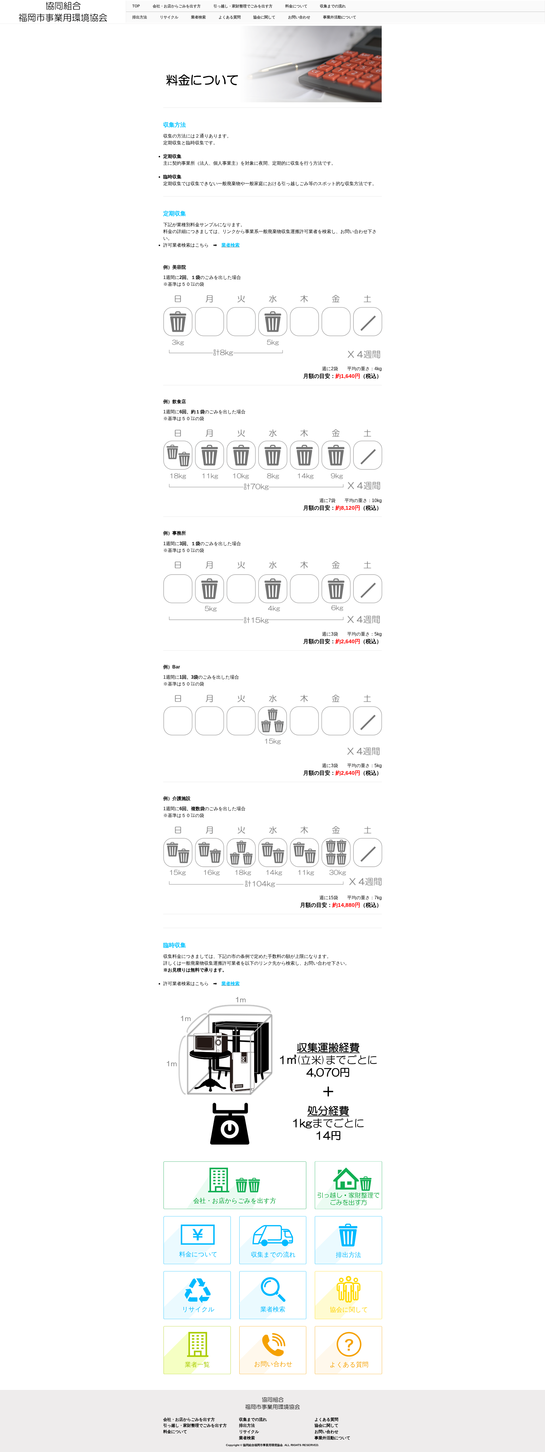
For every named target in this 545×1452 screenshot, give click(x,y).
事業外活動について (339, 17)
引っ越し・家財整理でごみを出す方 (242, 6)
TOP (136, 6)
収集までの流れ (333, 6)
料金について (296, 6)
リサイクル (169, 17)
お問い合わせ (299, 17)
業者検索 (198, 17)
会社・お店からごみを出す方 (177, 6)
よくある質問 (230, 17)
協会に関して (264, 17)
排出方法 (139, 17)
